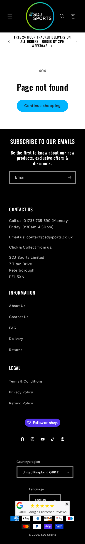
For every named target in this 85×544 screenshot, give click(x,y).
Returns (15, 350)
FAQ (13, 328)
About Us (17, 306)
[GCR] (20, 505)
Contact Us (19, 317)
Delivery (16, 339)
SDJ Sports (48, 534)
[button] (10, 16)
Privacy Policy (21, 392)
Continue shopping (42, 105)
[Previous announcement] (9, 41)
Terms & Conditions (26, 381)
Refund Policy (21, 403)
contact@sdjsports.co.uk (50, 237)
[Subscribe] (69, 177)
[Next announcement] (76, 41)
